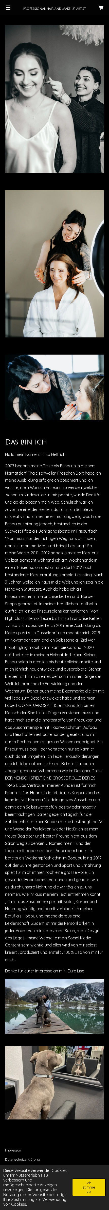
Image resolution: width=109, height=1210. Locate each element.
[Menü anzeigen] (8, 8)
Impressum (13, 1150)
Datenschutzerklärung (22, 1159)
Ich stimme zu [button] (89, 1187)
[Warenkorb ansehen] (100, 8)
